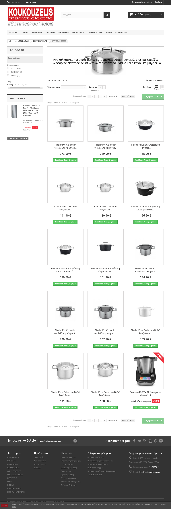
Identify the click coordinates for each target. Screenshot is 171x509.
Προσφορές (17, 98)
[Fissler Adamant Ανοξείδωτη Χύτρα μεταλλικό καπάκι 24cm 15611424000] (145, 185)
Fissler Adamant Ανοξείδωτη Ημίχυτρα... (145, 146)
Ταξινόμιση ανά (53, 87)
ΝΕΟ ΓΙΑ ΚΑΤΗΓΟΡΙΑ (16, 492)
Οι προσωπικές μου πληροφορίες (102, 471)
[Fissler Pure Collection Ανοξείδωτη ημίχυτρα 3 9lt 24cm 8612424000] (65, 185)
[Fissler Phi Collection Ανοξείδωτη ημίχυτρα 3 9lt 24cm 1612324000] (65, 123)
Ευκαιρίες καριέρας (69, 468)
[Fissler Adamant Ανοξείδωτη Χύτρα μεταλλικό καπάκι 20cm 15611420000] (65, 247)
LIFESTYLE (93, 32)
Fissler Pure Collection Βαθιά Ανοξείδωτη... (145, 332)
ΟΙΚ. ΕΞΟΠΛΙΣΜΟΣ (79, 32)
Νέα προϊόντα (40, 461)
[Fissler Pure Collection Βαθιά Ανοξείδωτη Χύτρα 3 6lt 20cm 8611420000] (65, 371)
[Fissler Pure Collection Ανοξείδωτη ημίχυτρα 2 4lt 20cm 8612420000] (105, 185)
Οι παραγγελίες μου (96, 457)
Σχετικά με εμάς (67, 475)
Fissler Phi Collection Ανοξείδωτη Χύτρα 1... (105, 332)
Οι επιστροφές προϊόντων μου (100, 461)
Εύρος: (10, 85)
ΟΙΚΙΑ (101, 32)
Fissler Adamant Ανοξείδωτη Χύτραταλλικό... (105, 270)
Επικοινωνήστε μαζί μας (142, 2)
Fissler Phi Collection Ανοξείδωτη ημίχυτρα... (65, 146)
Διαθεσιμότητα (67, 464)
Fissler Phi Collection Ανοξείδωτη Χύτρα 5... (145, 270)
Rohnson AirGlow (68, 485)
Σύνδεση (158, 2)
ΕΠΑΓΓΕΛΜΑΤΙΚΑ (121, 32)
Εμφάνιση (93, 87)
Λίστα (162, 89)
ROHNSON (16, 72)
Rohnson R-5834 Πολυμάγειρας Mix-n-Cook (146, 394)
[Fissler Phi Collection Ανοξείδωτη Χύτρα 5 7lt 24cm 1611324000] (145, 247)
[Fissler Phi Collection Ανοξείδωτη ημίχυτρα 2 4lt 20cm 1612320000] (105, 123)
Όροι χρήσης (66, 471)
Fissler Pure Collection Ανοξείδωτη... (65, 208)
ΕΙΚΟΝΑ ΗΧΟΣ (14, 32)
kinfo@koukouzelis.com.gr (149, 472)
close (5, 505)
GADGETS (26, 32)
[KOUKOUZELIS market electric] (32, 17)
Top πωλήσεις (40, 464)
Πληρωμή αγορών (68, 478)
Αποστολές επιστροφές (70, 482)
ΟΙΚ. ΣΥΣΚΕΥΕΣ (64, 32)
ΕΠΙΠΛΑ (109, 32)
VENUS (15, 76)
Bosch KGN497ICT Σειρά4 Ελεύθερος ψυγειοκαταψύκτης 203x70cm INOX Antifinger (31, 110)
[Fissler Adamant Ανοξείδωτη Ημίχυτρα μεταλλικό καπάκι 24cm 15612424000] (145, 123)
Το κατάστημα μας (68, 457)
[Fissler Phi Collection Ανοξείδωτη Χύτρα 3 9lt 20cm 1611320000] (65, 309)
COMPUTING (37, 32)
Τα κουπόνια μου (95, 475)
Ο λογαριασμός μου (99, 453)
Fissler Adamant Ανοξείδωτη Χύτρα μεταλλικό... (145, 208)
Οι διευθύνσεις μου (96, 468)
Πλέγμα (156, 89)
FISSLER (16, 68)
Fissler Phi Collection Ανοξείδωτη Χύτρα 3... (65, 332)
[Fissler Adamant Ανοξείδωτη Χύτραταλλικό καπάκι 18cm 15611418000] (105, 247)
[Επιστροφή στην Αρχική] (10, 41)
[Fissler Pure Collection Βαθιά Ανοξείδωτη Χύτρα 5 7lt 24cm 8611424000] (145, 309)
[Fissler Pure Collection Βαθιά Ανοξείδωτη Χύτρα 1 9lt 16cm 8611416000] (105, 371)
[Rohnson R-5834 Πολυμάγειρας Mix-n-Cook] (145, 371)
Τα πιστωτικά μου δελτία (98, 464)
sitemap (37, 468)
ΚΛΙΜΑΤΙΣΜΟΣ (50, 32)
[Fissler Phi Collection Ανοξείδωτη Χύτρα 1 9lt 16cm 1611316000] (105, 309)
